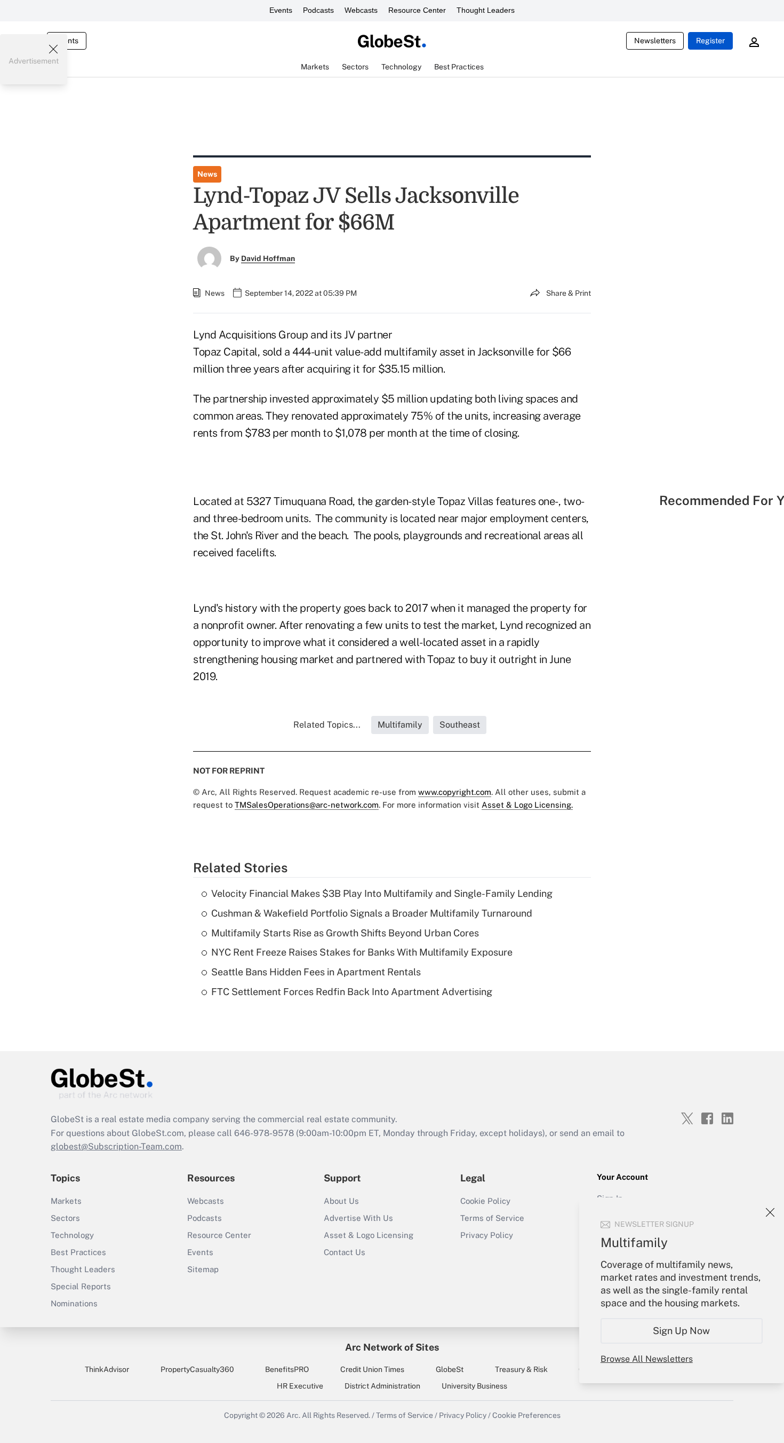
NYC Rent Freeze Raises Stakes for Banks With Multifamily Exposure (362, 952)
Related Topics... (327, 725)
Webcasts (361, 10)
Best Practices (78, 1252)
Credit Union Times (372, 1369)
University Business (474, 1386)
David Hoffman (268, 258)
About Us (341, 1200)
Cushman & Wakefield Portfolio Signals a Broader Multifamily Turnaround (371, 913)
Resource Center (417, 10)
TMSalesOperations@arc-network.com (307, 804)
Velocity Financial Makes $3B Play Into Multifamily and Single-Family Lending (382, 893)
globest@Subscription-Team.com (116, 1146)
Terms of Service (492, 1218)
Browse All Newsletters (647, 1359)
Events (280, 10)
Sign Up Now (681, 1330)
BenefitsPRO (287, 1369)
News (207, 174)
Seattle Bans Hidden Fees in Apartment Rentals (316, 971)
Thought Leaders (486, 10)
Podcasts (318, 10)
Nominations (74, 1303)
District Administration (382, 1386)
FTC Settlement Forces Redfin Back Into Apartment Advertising (351, 991)
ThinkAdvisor (107, 1369)
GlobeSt (449, 1369)
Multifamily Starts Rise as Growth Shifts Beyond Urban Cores (345, 933)
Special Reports (81, 1286)
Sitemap (203, 1269)
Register (710, 40)
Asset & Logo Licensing (368, 1235)
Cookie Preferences (526, 1415)
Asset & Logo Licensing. (527, 804)
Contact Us (344, 1252)
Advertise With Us (358, 1218)
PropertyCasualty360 (197, 1369)
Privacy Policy (486, 1235)
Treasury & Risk (521, 1369)
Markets (66, 1200)
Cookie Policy (485, 1200)
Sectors (65, 1218)
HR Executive (300, 1386)
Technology (72, 1235)
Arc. (293, 1415)
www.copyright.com (454, 792)
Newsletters (655, 40)
